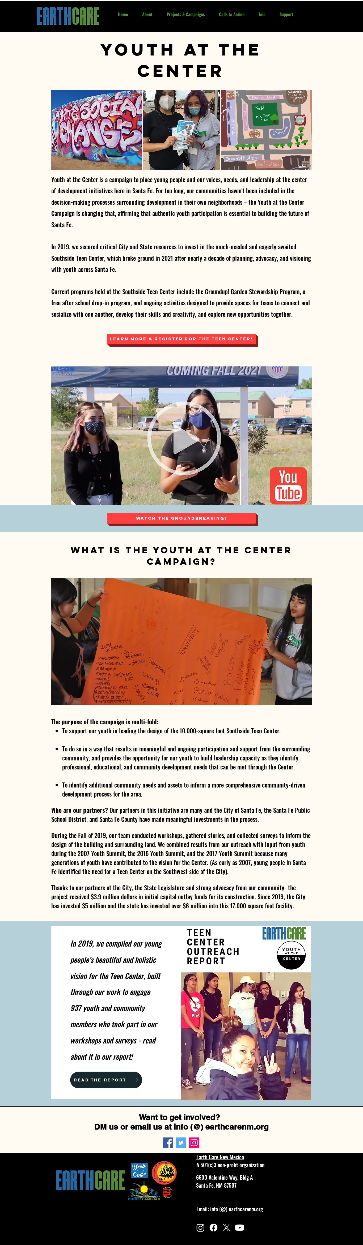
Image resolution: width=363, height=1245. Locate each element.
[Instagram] (194, 1142)
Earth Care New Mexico (220, 1157)
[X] (226, 1227)
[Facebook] (168, 1142)
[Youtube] (239, 1227)
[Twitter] (181, 1142)
